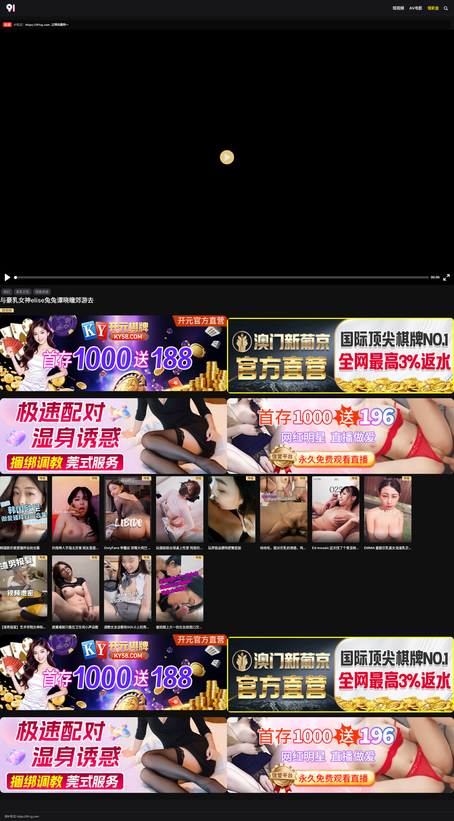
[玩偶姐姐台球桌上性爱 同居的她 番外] (179, 509)
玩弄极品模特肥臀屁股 (224, 548)
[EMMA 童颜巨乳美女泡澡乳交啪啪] (387, 509)
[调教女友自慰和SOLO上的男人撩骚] (127, 588)
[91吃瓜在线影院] (11, 8)
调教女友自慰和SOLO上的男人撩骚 (127, 627)
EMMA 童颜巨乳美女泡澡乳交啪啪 (387, 548)
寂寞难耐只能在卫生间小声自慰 (75, 627)
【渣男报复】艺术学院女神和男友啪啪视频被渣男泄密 (23, 627)
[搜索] (446, 8)
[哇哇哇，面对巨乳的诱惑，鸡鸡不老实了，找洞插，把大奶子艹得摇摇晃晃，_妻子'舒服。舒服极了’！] (283, 509)
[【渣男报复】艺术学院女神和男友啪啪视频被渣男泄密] (23, 588)
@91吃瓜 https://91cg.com (22, 816)
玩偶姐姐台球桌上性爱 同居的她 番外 (179, 548)
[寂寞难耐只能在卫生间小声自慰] (75, 588)
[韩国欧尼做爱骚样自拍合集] (23, 509)
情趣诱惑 (41, 292)
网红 (7, 292)
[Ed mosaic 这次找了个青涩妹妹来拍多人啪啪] (335, 509)
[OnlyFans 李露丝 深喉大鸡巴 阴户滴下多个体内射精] (127, 509)
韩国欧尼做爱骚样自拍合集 (20, 548)
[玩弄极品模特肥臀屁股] (231, 509)
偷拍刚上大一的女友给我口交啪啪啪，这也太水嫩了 (179, 627)
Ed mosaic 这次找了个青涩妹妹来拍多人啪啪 (335, 548)
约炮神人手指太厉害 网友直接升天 (75, 548)
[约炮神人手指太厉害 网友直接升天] (75, 509)
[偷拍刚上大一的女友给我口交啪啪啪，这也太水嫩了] (179, 588)
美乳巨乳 (22, 292)
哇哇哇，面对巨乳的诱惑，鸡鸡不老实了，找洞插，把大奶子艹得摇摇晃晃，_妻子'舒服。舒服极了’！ (283, 548)
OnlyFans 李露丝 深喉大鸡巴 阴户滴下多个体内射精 (127, 548)
